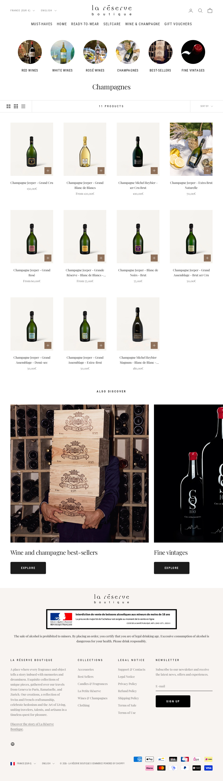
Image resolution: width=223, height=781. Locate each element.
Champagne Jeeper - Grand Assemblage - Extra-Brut (85, 360)
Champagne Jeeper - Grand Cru (31, 183)
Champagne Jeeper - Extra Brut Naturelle (191, 185)
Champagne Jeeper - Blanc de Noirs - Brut (138, 272)
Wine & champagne (142, 24)
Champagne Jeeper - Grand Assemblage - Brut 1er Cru (191, 272)
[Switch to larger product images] (8, 106)
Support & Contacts (131, 669)
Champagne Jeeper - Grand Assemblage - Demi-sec (32, 360)
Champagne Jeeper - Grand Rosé (32, 272)
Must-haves (41, 24)
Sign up (173, 701)
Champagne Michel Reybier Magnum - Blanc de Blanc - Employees (138, 360)
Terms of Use (127, 713)
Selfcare (112, 24)
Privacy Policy (127, 684)
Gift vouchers (178, 24)
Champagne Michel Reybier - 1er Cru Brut (138, 185)
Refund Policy (127, 691)
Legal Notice (126, 676)
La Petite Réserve (89, 691)
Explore (28, 568)
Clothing (84, 705)
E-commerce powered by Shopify (107, 763)
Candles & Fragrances (93, 684)
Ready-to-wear (85, 24)
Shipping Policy (128, 698)
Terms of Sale (127, 705)
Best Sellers (85, 676)
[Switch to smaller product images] (16, 106)
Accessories (86, 669)
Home (62, 24)
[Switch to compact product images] (23, 106)
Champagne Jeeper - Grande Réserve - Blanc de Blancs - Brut (85, 273)
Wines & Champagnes (92, 698)
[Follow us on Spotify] (12, 744)
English (46, 10)
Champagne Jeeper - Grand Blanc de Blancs (85, 185)
